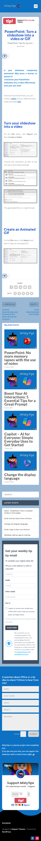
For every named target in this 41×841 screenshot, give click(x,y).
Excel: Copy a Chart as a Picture (16, 529)
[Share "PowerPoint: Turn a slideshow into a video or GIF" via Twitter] (16, 287)
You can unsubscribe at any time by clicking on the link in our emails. (20, 620)
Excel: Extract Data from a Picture (18, 518)
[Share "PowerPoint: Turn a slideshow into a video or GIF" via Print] (29, 287)
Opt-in (7, 603)
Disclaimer (6, 823)
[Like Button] (5, 56)
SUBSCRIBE (12, 628)
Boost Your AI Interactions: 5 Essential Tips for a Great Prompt (20, 398)
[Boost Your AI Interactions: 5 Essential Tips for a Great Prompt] (20, 379)
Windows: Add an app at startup (17, 535)
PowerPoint (13, 43)
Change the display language (20, 476)
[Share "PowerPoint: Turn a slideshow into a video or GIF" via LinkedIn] (20, 287)
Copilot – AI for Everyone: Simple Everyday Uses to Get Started (18, 439)
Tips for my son (25, 43)
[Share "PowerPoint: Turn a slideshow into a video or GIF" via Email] (25, 287)
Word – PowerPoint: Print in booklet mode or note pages (18, 512)
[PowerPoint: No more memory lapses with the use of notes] (20, 339)
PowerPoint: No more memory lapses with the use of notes (20, 358)
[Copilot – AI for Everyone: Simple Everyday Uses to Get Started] (20, 420)
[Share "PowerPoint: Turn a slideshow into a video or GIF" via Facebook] (11, 287)
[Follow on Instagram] (37, 838)
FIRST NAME (10, 592)
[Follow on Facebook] (32, 838)
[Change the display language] (20, 461)
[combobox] (20, 82)
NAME (7, 580)
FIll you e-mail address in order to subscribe (18, 567)
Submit (33, 734)
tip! (9, 21)
